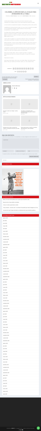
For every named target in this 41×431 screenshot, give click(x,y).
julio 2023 (5, 313)
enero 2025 (5, 265)
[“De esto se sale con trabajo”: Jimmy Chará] (11, 104)
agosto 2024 (5, 279)
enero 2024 (5, 297)
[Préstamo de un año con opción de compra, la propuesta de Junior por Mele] (11, 121)
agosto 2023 (5, 311)
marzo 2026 (5, 231)
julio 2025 (5, 249)
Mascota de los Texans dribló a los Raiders (11, 202)
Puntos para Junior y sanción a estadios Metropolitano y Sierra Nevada (29, 128)
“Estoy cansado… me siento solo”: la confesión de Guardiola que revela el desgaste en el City (20, 207)
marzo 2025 (5, 260)
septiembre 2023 (6, 308)
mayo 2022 (5, 351)
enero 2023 (5, 329)
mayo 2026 (5, 225)
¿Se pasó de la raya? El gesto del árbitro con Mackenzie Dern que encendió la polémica (19, 210)
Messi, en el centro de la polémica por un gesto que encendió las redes (16, 199)
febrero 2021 (5, 391)
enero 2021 (5, 394)
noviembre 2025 (6, 239)
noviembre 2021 (6, 367)
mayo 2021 (5, 383)
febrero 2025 (5, 263)
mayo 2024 (5, 287)
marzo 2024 (5, 292)
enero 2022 (5, 361)
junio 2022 (5, 348)
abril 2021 (5, 385)
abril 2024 (5, 289)
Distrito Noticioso (14, 15)
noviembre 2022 (6, 335)
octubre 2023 (5, 305)
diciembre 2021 (6, 364)
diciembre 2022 (6, 332)
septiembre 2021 (6, 372)
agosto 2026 (5, 217)
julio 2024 (5, 281)
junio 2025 (5, 252)
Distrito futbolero (26, 15)
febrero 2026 (5, 233)
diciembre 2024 (6, 268)
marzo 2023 (5, 324)
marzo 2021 (5, 388)
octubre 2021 (5, 369)
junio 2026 (5, 223)
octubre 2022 (5, 337)
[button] (38, 428)
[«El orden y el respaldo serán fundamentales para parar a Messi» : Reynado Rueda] (29, 104)
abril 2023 (5, 321)
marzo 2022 (5, 356)
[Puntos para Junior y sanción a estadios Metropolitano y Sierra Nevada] (29, 121)
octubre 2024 (5, 273)
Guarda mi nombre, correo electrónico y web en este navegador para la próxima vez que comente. (20, 153)
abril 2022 (5, 354)
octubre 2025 (5, 241)
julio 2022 (5, 345)
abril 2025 (5, 257)
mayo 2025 (5, 255)
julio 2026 (5, 220)
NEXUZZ (13, 428)
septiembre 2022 (6, 340)
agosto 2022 (5, 343)
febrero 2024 (5, 295)
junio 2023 (5, 316)
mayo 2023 (5, 319)
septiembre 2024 (6, 276)
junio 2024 (5, 284)
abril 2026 (5, 228)
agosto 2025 (5, 247)
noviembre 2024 (6, 271)
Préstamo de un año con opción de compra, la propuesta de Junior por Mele (11, 128)
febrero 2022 (5, 359)
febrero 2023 (5, 327)
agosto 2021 (5, 375)
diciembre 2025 (6, 236)
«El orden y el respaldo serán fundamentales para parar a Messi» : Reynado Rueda (28, 111)
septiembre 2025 (6, 244)
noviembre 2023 (6, 303)
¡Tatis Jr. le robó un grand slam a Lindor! (10, 204)
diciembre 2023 (6, 300)
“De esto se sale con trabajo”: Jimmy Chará (10, 111)
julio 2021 (5, 378)
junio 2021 (5, 380)
